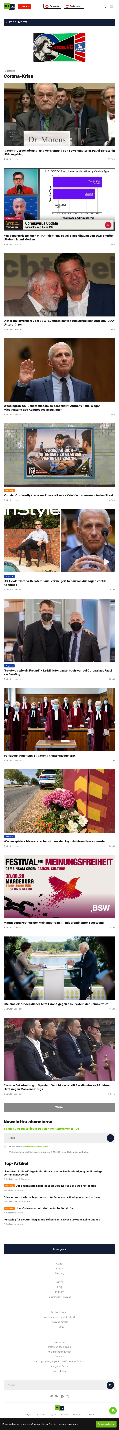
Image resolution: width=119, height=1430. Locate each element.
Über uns (59, 1356)
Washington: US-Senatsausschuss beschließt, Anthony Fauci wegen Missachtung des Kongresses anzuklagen (52, 407)
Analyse (59, 1268)
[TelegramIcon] (51, 1396)
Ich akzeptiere (28, 1146)
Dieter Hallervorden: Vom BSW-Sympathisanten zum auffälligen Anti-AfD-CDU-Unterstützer (59, 322)
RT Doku (59, 1326)
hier (55, 1424)
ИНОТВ (59, 1282)
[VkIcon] (56, 1396)
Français (77, 1414)
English (28, 1414)
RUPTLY (59, 1292)
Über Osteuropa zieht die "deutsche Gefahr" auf (45, 1208)
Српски (90, 1414)
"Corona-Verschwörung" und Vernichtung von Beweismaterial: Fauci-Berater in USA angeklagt (59, 152)
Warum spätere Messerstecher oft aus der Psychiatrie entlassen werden (55, 841)
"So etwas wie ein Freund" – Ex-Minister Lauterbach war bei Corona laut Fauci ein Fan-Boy (58, 672)
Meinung (59, 1273)
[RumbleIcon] (62, 1396)
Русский (41, 1414)
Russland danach (59, 1312)
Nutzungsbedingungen (59, 1351)
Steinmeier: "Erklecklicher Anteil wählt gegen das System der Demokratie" (56, 1004)
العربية (53, 1414)
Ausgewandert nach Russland (59, 1317)
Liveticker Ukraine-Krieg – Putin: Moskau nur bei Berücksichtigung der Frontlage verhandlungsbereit (53, 1173)
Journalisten (59, 1371)
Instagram (59, 1249)
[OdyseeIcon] (67, 1396)
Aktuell (59, 1263)
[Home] (9, 6)
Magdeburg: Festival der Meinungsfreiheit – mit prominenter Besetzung (54, 922)
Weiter (59, 1107)
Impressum (59, 1342)
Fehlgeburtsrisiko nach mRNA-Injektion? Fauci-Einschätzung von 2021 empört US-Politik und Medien (58, 237)
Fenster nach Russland (59, 1297)
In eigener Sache (59, 1366)
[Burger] (111, 6)
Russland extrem (59, 1322)
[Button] (110, 1138)
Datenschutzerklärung (59, 1347)
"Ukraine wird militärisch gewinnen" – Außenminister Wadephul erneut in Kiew (52, 1197)
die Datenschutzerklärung (35, 1146)
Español (64, 1414)
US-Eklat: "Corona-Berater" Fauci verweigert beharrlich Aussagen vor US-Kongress (56, 582)
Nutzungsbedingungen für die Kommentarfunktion (59, 1361)
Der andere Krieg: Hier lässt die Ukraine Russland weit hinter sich (56, 1185)
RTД (59, 1287)
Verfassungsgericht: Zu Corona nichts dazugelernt (39, 755)
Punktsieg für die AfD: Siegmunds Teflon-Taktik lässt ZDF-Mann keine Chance (52, 1219)
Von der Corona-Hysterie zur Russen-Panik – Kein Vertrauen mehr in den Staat (58, 495)
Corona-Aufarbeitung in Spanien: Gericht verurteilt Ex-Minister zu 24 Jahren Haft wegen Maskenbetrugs (57, 1087)
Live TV (25, 6)
